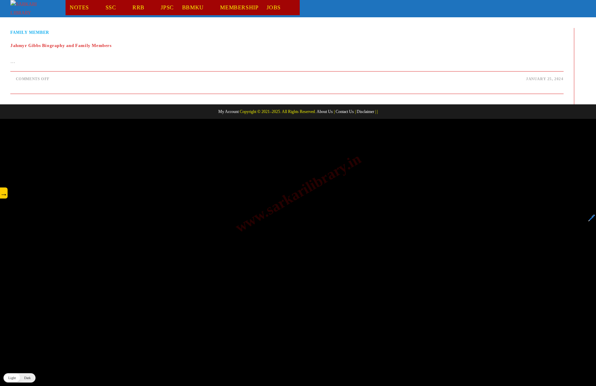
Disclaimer (365, 111)
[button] (19, 378)
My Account (228, 111)
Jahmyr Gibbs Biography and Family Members (61, 45)
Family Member (29, 32)
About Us (325, 111)
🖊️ (591, 218)
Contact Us (345, 111)
